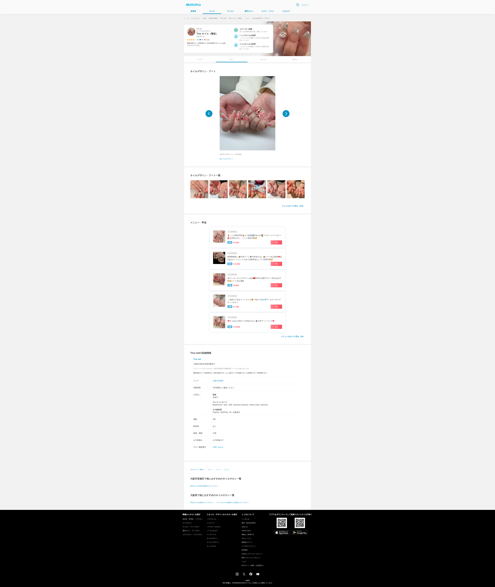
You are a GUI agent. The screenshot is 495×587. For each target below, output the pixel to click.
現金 (214, 394)
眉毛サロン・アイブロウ (191, 530)
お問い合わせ (218, 447)
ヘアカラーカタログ (214, 526)
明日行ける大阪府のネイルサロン (201, 502)
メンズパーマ (211, 534)
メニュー (263, 59)
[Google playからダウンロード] (300, 532)
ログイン (305, 5)
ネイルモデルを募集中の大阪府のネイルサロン (233, 502)
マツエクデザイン (213, 542)
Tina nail (223, 18)
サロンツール (246, 538)
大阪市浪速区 (213, 18)
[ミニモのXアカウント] (244, 574)
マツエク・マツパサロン (191, 526)
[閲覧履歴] (297, 5)
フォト (247, 18)
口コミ (295, 59)
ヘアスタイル (211, 519)
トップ (186, 18)
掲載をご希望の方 (248, 534)
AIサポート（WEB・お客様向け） (253, 565)
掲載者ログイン (247, 542)
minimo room (246, 530)
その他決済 (217, 409)
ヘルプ (244, 561)
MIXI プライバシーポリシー (251, 557)
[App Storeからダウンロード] (282, 532)
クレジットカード (220, 402)
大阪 (204, 18)
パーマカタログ (212, 530)
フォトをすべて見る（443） (293, 206)
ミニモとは (245, 519)
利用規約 (245, 550)
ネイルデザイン (227, 158)
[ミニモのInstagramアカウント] (237, 574)
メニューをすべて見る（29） (293, 336)
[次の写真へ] (286, 113)
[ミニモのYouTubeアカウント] (257, 574)
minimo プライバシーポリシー (252, 554)
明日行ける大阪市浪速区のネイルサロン (204, 486)
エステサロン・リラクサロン (193, 534)
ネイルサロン (195, 18)
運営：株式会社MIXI (248, 523)
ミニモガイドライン (248, 546)
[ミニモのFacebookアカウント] (250, 574)
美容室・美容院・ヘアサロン (193, 519)
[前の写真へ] (208, 113)
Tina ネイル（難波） (236, 18)
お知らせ (245, 526)
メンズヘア (210, 523)
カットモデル (211, 546)
